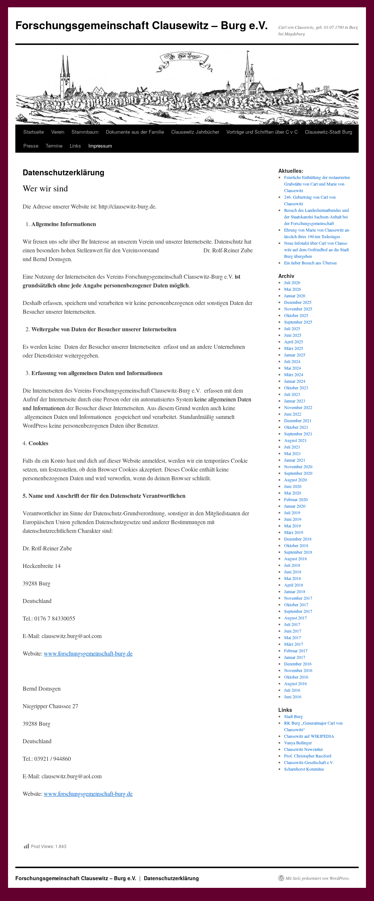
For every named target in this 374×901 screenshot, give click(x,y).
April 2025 (293, 341)
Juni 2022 (292, 414)
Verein (57, 131)
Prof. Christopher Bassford (307, 756)
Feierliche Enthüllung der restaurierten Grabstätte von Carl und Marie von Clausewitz (317, 183)
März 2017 (293, 644)
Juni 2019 (292, 519)
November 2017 (298, 598)
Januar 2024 (294, 381)
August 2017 (295, 618)
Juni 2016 (292, 696)
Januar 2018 (294, 591)
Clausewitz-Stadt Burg (328, 131)
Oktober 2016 (296, 677)
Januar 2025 (294, 355)
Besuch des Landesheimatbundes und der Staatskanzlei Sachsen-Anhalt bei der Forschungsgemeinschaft (316, 216)
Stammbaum (85, 131)
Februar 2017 (296, 650)
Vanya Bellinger (298, 742)
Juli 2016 (292, 690)
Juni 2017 (292, 631)
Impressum (100, 145)
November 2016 (298, 670)
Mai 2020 (292, 493)
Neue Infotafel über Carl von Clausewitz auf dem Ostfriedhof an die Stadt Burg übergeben (316, 249)
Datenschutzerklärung (171, 878)
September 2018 (298, 552)
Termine (54, 145)
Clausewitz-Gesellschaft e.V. (309, 762)
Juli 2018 (292, 565)
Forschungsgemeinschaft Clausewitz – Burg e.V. (141, 25)
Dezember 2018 (298, 539)
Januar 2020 (294, 506)
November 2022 (298, 407)
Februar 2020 (296, 499)
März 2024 (293, 374)
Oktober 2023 (296, 387)
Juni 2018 (292, 571)
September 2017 (298, 611)
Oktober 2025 (296, 315)
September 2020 (298, 473)
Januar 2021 (294, 460)
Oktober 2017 (296, 604)
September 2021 (298, 433)
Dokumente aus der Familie (135, 131)
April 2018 (293, 585)
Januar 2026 (294, 295)
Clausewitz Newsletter (303, 749)
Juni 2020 (292, 486)
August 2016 (295, 683)
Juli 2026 (292, 282)
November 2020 (298, 466)
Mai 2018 (292, 578)
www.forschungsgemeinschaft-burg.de (88, 653)
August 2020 (295, 479)
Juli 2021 (292, 447)
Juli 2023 (292, 394)
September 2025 (298, 322)
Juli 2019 (292, 512)
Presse (30, 145)
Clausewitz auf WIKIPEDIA (309, 736)
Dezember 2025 (298, 302)
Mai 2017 (292, 637)
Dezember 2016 (298, 664)
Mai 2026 (292, 289)
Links (75, 145)
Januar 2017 (294, 657)
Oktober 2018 (296, 545)
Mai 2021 (292, 453)
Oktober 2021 (296, 427)
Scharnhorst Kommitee (304, 769)
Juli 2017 (292, 624)
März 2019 (293, 532)
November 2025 (298, 309)
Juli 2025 (292, 328)
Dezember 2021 (298, 420)
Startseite (33, 131)
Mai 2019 (292, 525)
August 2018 (295, 558)
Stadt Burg (293, 716)
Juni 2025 (292, 335)
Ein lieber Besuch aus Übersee (310, 263)
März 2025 (293, 348)
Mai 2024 (292, 368)
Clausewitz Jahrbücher (195, 131)
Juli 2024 (292, 361)
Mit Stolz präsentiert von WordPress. (318, 878)
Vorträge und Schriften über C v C (262, 131)
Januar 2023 (294, 401)
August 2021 (295, 440)
